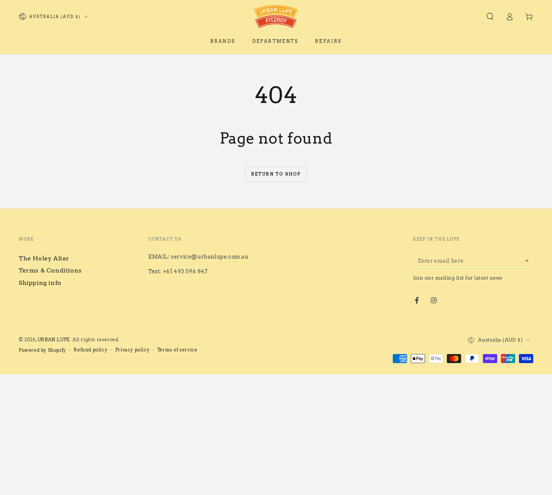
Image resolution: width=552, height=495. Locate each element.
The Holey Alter (44, 258)
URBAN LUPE (54, 339)
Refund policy (90, 350)
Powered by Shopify (42, 350)
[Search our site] (490, 16)
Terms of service (177, 350)
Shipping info (40, 282)
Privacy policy (132, 350)
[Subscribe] (529, 260)
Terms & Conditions (50, 270)
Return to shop (276, 174)
